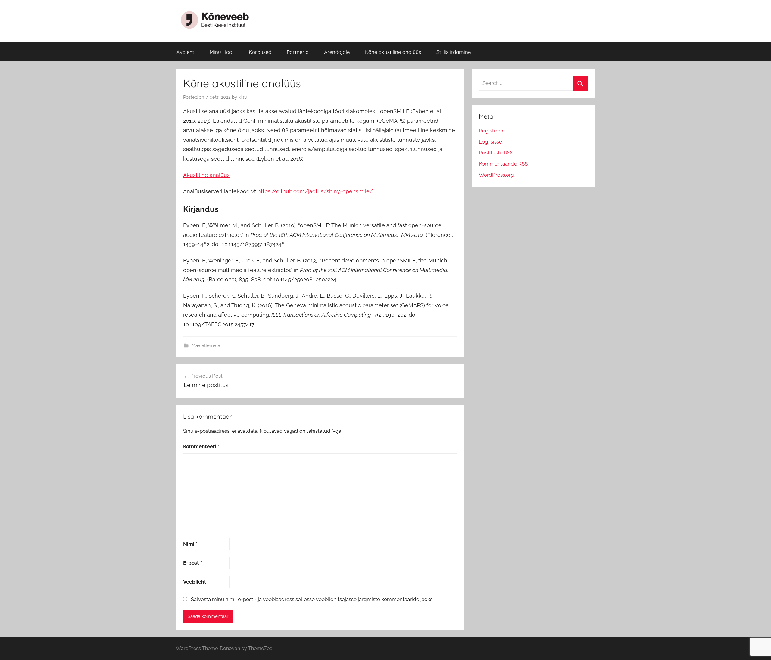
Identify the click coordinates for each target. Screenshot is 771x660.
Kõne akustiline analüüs (393, 52)
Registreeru (493, 131)
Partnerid (298, 52)
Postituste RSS (496, 153)
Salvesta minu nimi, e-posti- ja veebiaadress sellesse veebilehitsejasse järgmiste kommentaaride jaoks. (312, 599)
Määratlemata (206, 345)
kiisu (242, 97)
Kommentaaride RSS (503, 164)
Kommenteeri (201, 446)
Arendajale (337, 52)
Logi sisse (490, 142)
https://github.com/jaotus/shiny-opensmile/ (315, 191)
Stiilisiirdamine (453, 52)
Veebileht (194, 582)
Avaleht (185, 52)
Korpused (260, 52)
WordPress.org (496, 175)
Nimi (190, 544)
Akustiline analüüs (206, 175)
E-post (192, 563)
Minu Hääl (221, 52)
